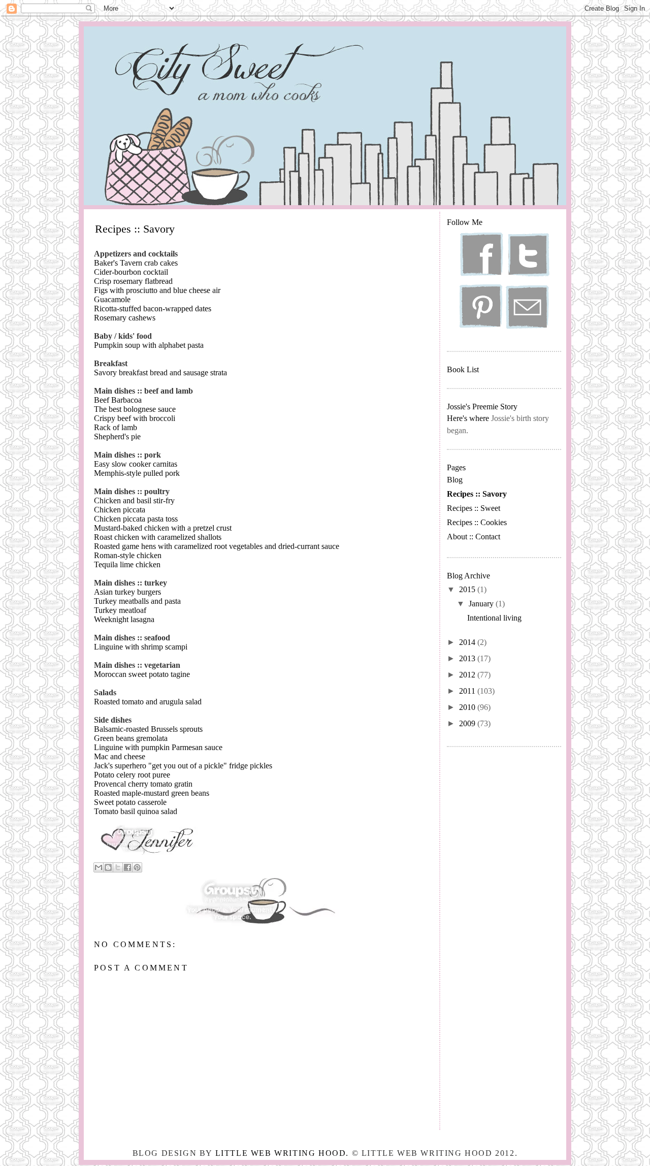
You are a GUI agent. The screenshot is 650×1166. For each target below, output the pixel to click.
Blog (455, 479)
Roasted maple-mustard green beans (151, 793)
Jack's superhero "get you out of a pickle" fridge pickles (183, 765)
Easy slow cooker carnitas (135, 464)
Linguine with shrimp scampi (140, 646)
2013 (468, 658)
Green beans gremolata (131, 738)
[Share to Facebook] (127, 867)
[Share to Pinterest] (137, 867)
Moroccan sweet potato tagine (142, 674)
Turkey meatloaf (120, 610)
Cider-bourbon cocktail (131, 272)
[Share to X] (118, 867)
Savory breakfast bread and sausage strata (160, 372)
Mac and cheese (119, 756)
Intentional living (494, 617)
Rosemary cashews (124, 317)
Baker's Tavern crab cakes (136, 262)
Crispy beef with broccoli (134, 418)
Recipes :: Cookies (477, 522)
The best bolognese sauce (135, 409)
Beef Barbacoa (118, 400)
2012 (468, 674)
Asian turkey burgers (127, 592)
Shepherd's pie (117, 436)
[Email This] (98, 867)
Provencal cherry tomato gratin (143, 784)
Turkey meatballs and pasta (137, 601)
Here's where (468, 418)
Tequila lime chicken (127, 564)
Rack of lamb (115, 427)
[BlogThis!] (108, 867)
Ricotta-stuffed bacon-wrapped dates (152, 308)
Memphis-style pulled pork (137, 473)
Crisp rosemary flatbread (133, 281)
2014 (468, 642)
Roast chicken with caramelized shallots (157, 537)
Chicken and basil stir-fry (134, 500)
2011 (468, 691)
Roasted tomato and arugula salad (148, 701)
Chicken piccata (119, 509)
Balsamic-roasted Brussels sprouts (148, 729)
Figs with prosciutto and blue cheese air (157, 290)
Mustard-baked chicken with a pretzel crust (163, 528)
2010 (468, 707)
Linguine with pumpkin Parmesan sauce (158, 747)
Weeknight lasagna (124, 619)
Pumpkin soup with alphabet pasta (149, 345)
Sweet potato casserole (130, 802)
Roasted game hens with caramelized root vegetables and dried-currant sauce (216, 546)
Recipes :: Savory (477, 494)
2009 (468, 723)
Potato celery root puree (132, 774)
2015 (468, 589)
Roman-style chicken (127, 555)
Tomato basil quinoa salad (135, 811)
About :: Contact (473, 536)
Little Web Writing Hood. (282, 1153)
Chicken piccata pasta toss (136, 518)
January (482, 603)
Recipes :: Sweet (473, 508)
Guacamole (112, 299)
